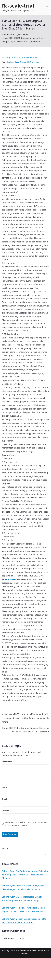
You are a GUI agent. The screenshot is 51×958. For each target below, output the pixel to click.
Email (5, 799)
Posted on (24, 57)
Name (5, 787)
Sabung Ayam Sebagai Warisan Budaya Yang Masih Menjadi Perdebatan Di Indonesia (23, 887)
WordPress (25, 953)
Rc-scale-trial (18, 5)
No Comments (33, 62)
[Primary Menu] (47, 7)
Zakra (42, 950)
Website (5, 811)
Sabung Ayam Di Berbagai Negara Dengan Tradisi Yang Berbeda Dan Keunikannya (22, 898)
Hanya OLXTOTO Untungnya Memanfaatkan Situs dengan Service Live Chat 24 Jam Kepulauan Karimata (25, 718)
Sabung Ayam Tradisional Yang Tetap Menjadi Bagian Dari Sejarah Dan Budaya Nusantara (23, 909)
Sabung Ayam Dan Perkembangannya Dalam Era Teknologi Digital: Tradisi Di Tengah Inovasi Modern (25, 875)
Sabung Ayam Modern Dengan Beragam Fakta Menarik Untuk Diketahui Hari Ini (24, 921)
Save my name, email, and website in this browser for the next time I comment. (26, 823)
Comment (7, 761)
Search (5, 848)
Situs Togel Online (18, 62)
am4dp (7, 57)
